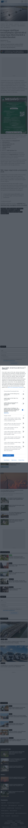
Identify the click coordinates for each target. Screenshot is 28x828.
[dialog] (14, 414)
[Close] (25, 368)
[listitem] (14, 391)
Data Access (14, 460)
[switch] (23, 394)
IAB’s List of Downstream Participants (15, 387)
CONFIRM (8, 455)
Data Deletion (6, 460)
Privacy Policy (21, 460)
